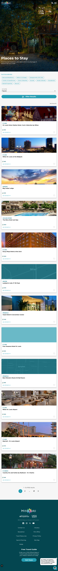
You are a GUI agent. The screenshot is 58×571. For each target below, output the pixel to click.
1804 (5, 382)
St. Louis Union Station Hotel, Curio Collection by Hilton (21, 125)
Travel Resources (21, 536)
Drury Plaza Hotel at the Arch (12, 251)
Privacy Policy (37, 536)
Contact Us (21, 527)
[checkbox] (8, 77)
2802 (5, 256)
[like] (54, 132)
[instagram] (26, 523)
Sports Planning (21, 540)
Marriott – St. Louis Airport (11, 441)
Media (21, 544)
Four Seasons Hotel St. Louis (12, 346)
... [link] (29, 491)
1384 (5, 477)
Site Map (36, 540)
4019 (5, 161)
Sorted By (4, 89)
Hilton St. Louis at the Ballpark (12, 157)
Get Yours (29, 560)
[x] (30, 523)
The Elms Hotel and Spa (10, 220)
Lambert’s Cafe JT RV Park (11, 283)
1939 (5, 414)
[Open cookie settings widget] (2, 566)
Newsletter (21, 532)
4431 (4, 130)
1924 (5, 351)
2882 (5, 224)
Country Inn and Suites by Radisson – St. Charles (18, 472)
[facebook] (23, 523)
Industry (36, 527)
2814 (5, 193)
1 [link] (20, 491)
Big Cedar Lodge (8, 188)
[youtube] (33, 523)
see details (6, 132)
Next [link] (38, 491)
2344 (5, 319)
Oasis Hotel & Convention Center (13, 314)
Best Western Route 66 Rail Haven (14, 378)
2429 (5, 288)
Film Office (37, 532)
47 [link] (34, 491)
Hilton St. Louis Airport (10, 409)
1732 (5, 446)
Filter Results (31, 97)
